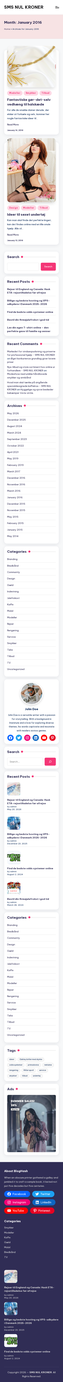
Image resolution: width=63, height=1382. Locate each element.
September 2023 (17, 439)
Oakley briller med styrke (31, 1059)
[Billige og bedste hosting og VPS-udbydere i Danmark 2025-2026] (13, 823)
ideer (11, 1059)
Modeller (14, 93)
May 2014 (13, 536)
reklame (48, 1065)
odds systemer (15, 1065)
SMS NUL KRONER (24, 7)
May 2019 (12, 458)
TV (9, 662)
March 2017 (13, 471)
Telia (10, 649)
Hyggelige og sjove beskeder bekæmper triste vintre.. (30, 391)
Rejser (10, 623)
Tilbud (45, 93)
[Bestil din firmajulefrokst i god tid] (13, 887)
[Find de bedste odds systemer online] (13, 857)
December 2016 (16, 477)
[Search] (50, 762)
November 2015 (16, 510)
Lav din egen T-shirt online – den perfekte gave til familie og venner (28, 329)
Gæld (10, 585)
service (42, 1070)
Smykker (31, 93)
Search (13, 257)
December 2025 (16, 419)
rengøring (13, 1070)
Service (11, 636)
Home (7, 29)
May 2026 (13, 413)
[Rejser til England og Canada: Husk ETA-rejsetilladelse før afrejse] (13, 788)
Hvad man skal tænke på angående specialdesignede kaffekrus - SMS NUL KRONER (29, 386)
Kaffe (10, 604)
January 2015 (15, 529)
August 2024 (14, 426)
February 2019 (15, 465)
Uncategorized (15, 669)
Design (13, 207)
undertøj (37, 1076)
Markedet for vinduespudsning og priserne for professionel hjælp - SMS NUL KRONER (31, 353)
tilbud (24, 1076)
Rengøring (13, 630)
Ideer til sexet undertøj (26, 214)
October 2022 (15, 445)
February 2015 (15, 523)
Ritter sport (29, 1070)
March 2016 (13, 490)
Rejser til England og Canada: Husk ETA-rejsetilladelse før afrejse (28, 291)
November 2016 (16, 484)
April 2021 (13, 452)
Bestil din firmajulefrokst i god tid (28, 319)
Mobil (10, 610)
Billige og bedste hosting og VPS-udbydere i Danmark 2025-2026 (28, 302)
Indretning (13, 591)
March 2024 (14, 432)
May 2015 (12, 516)
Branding (12, 559)
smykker (13, 1076)
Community (13, 572)
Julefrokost (13, 598)
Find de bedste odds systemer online (30, 312)
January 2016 (15, 497)
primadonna (33, 1065)
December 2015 (16, 503)
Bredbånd (13, 565)
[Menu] (57, 7)
